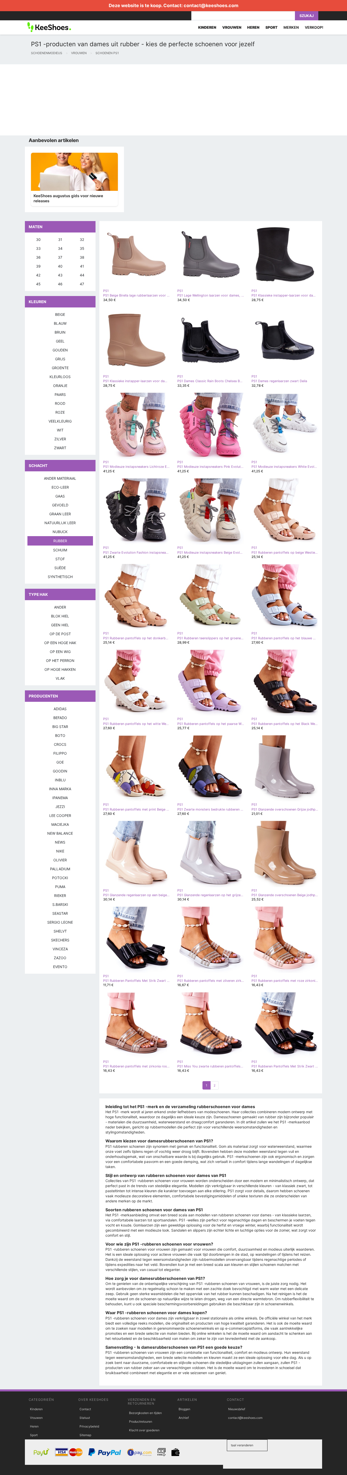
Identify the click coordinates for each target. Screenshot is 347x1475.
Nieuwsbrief (236, 1409)
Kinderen (36, 1409)
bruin (60, 332)
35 (82, 248)
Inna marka (60, 789)
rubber (60, 541)
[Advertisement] (152, 99)
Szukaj (306, 15)
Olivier (60, 860)
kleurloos (60, 377)
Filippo (60, 753)
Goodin (60, 771)
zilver (60, 439)
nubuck (60, 532)
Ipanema (60, 798)
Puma (60, 886)
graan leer (60, 514)
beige (60, 314)
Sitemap (85, 1435)
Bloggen (184, 1409)
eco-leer (60, 487)
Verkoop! (314, 27)
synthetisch (60, 577)
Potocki (60, 878)
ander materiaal (60, 478)
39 (38, 266)
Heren (34, 1426)
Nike (60, 851)
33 (38, 248)
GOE (60, 762)
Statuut (85, 1418)
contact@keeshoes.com (211, 5)
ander (60, 607)
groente (60, 368)
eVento (60, 967)
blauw (60, 323)
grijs (60, 359)
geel (60, 341)
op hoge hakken (60, 669)
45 (38, 284)
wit (60, 430)
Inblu (60, 780)
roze (60, 412)
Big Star (60, 726)
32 (82, 239)
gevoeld (60, 505)
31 (60, 239)
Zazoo (60, 958)
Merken (291, 27)
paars (60, 394)
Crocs (60, 744)
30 (38, 239)
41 (82, 266)
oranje (60, 385)
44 (82, 275)
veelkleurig (60, 421)
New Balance (60, 833)
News (60, 842)
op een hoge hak (60, 643)
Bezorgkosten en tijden (145, 1413)
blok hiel (60, 616)
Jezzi (60, 806)
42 (38, 275)
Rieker (60, 895)
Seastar (60, 913)
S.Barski (60, 904)
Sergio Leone (60, 922)
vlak (60, 678)
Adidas (60, 709)
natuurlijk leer (60, 523)
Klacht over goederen (144, 1430)
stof (60, 559)
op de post (60, 634)
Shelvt (60, 931)
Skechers (60, 940)
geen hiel (60, 625)
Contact (85, 1409)
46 (60, 284)
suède (60, 568)
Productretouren (140, 1421)
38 (82, 257)
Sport (34, 1435)
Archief (184, 1418)
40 (60, 266)
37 (60, 257)
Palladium (60, 869)
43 (60, 275)
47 (82, 284)
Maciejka (60, 824)
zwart (60, 448)
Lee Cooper (60, 815)
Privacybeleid (89, 1426)
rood (60, 403)
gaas (60, 496)
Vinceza (60, 949)
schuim (60, 550)
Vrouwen (36, 1418)
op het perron (60, 660)
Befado (60, 718)
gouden (60, 350)
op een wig (60, 651)
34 (60, 248)
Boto (60, 735)
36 (38, 257)
